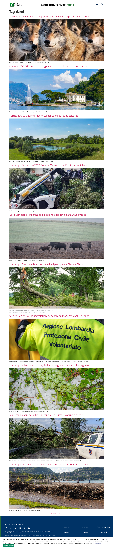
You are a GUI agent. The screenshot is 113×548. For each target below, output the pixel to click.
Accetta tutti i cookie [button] (9, 545)
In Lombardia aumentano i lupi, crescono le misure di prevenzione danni (49, 16)
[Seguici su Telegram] (15, 528)
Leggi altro (89, 543)
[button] (97, 4)
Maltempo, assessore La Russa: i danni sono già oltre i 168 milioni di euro (49, 464)
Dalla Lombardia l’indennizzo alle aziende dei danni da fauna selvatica (47, 215)
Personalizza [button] (97, 543)
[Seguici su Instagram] (20, 528)
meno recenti (56, 513)
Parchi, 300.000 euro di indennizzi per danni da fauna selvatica (44, 116)
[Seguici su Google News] (24, 528)
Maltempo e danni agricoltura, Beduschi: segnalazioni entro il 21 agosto (49, 365)
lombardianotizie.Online (14, 524)
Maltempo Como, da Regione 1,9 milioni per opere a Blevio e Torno (46, 264)
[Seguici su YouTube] (29, 528)
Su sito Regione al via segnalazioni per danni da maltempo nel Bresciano (49, 316)
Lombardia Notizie (53, 5)
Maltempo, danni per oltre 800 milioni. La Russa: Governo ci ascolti (46, 415)
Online (70, 5)
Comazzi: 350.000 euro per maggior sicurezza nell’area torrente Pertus (48, 66)
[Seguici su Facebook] (6, 528)
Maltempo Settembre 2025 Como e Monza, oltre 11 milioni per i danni (48, 165)
